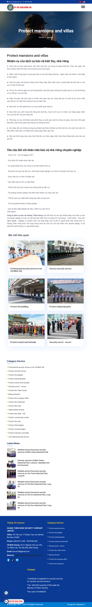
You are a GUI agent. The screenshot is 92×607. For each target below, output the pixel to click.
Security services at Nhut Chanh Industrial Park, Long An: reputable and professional (33, 462)
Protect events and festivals (23, 342)
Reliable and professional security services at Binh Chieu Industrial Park (33, 451)
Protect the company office (19, 398)
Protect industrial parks (60, 306)
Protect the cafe (15, 421)
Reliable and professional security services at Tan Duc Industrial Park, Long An (34, 505)
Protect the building (19, 306)
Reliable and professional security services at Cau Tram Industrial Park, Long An (33, 473)
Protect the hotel (15, 406)
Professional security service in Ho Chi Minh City (26, 269)
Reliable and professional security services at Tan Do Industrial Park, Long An (34, 494)
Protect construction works (19, 417)
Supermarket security (16, 410)
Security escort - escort (60, 342)
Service (50, 37)
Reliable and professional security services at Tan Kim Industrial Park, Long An (34, 484)
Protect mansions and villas (19, 433)
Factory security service (60, 268)
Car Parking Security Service (19, 437)
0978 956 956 (28, 2)
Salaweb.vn (80, 604)
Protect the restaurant (17, 402)
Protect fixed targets (16, 425)
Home (41, 37)
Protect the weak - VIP (17, 414)
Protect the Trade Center (18, 390)
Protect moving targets (17, 429)
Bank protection (14, 394)
